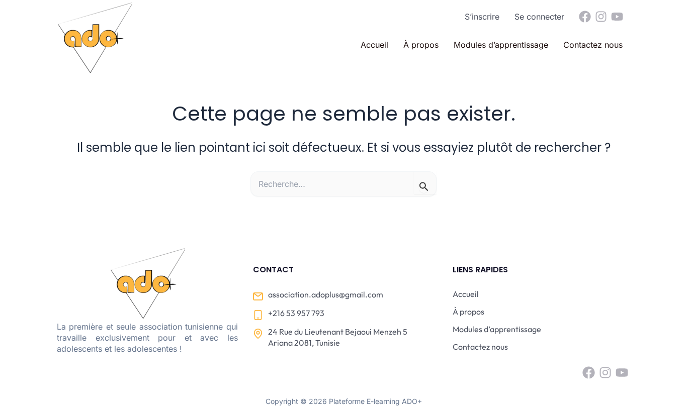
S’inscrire (482, 17)
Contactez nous (593, 45)
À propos (421, 45)
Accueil (374, 45)
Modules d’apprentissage (501, 45)
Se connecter (539, 17)
